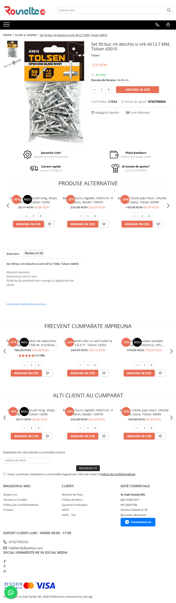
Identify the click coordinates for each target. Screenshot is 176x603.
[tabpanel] (54, 93)
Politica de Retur (72, 500)
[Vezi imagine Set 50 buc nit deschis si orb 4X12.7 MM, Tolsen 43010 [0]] (12, 49)
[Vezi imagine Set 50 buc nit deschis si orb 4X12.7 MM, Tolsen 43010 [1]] (12, 63)
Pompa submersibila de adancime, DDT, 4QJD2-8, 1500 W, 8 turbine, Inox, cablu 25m (31, 343)
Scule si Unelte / (27, 35)
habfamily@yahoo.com (25, 548)
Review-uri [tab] (34, 253)
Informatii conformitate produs (26, 304)
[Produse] (7, 26)
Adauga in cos (138, 89)
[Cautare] (169, 10)
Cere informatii (139, 112)
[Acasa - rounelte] (24, 10)
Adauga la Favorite (106, 112)
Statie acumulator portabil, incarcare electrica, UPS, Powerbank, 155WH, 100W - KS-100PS (144, 343)
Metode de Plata (72, 494)
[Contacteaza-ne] (157, 24)
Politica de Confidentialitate (117, 474)
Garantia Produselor (75, 505)
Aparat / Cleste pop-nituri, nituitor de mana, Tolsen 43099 (142, 200)
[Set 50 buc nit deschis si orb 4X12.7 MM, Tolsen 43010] (54, 93)
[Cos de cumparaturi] (168, 24)
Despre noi (10, 494)
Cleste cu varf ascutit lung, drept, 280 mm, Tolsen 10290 (34, 200)
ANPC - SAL (69, 515)
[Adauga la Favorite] (50, 224)
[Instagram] (4, 571)
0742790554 (18, 542)
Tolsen (95, 55)
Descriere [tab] (12, 254)
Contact (8, 510)
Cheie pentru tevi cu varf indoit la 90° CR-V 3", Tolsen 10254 (88, 343)
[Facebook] (4, 561)
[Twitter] (4, 566)
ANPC (65, 510)
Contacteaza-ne (141, 522)
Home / (8, 35)
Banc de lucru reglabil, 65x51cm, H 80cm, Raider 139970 (88, 200)
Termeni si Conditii (15, 500)
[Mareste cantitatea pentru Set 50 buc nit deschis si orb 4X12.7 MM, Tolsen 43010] (108, 89)
